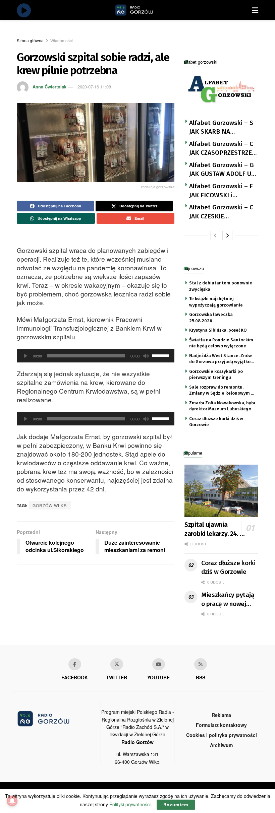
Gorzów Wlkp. (50, 505)
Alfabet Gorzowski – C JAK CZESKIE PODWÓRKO (221, 212)
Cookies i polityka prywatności (221, 735)
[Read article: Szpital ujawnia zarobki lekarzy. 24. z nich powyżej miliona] (221, 491)
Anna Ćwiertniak (49, 86)
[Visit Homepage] (142, 10)
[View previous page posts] (215, 235)
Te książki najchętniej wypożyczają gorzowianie (216, 301)
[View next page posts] (227, 235)
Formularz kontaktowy (221, 725)
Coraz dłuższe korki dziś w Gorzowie (216, 421)
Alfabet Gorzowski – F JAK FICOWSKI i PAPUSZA (221, 191)
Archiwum (221, 745)
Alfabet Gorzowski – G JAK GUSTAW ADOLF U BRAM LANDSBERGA (221, 170)
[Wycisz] (146, 355)
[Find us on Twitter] (116, 664)
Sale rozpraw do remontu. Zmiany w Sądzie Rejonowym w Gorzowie (221, 391)
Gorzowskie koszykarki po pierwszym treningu (216, 374)
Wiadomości (61, 40)
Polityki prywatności (130, 804)
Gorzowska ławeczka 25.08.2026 (211, 317)
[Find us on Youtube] (158, 664)
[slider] (161, 355)
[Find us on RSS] (200, 664)
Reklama (221, 715)
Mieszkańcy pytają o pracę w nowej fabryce (227, 599)
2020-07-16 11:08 (94, 86)
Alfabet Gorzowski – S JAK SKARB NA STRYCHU (221, 127)
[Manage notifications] (12, 801)
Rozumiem (175, 804)
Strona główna (30, 40)
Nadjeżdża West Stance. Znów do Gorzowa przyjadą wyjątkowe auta (223, 359)
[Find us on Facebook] (74, 664)
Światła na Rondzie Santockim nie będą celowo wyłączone (221, 342)
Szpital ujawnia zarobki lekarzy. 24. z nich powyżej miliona (214, 529)
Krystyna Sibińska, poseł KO (218, 330)
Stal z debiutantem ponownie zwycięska (220, 285)
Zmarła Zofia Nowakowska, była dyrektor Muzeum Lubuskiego (222, 405)
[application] (95, 355)
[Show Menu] (255, 10)
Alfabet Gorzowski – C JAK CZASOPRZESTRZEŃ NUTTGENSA (222, 148)
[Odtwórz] (25, 355)
